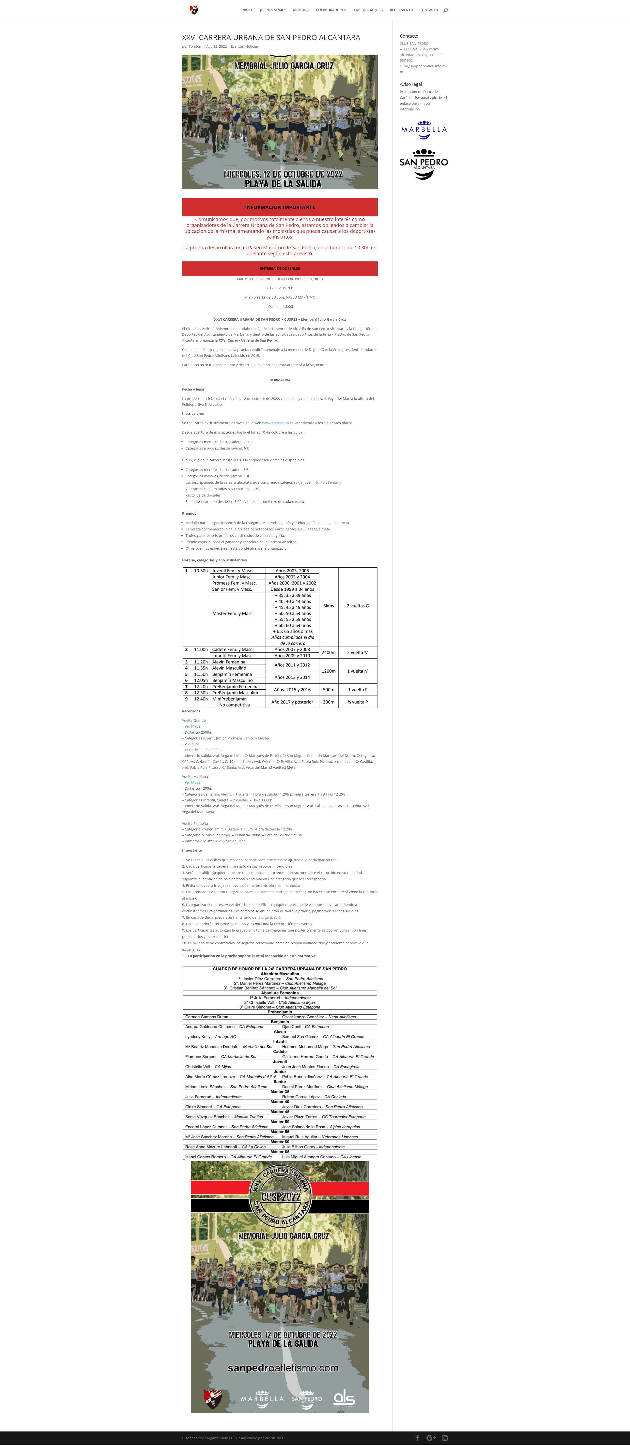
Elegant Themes (218, 1438)
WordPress (274, 1438)
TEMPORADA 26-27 (367, 10)
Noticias (252, 46)
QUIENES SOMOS (272, 10)
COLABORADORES (331, 10)
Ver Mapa (193, 726)
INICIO (246, 10)
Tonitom (195, 46)
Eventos (237, 46)
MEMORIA (301, 10)
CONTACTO (429, 10)
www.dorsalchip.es (278, 423)
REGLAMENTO (401, 10)
